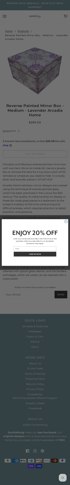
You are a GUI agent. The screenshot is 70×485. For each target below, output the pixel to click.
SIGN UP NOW (35, 254)
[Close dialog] (65, 221)
